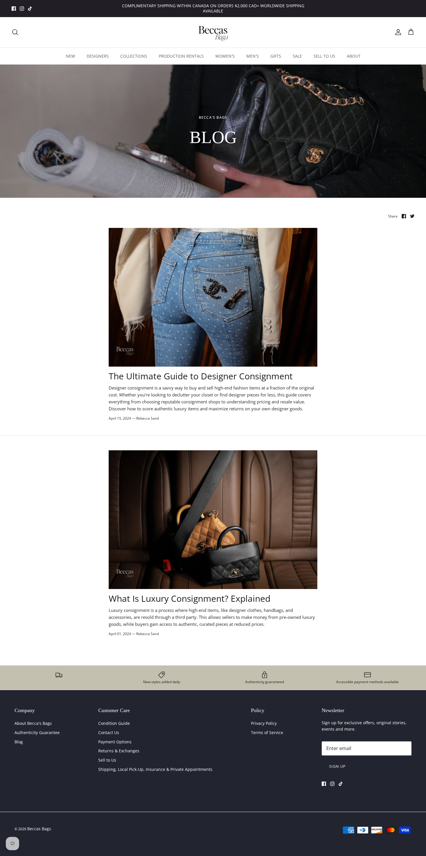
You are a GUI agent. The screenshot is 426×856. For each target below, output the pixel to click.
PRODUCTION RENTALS (181, 56)
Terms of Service (267, 732)
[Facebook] (14, 8)
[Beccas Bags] (213, 32)
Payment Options (115, 742)
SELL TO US (324, 56)
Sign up (337, 766)
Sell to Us (107, 760)
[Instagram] (22, 8)
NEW (70, 56)
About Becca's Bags (33, 723)
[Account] (397, 32)
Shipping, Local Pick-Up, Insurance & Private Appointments (155, 769)
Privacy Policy (264, 723)
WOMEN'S (225, 56)
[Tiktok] (30, 8)
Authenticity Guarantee (37, 732)
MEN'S (252, 56)
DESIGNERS (98, 56)
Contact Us (108, 732)
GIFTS (275, 56)
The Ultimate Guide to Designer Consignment (201, 376)
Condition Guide (114, 723)
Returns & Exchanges (118, 750)
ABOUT (354, 56)
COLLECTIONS (133, 56)
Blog (18, 742)
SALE (297, 56)
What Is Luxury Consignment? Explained (189, 598)
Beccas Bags (39, 828)
